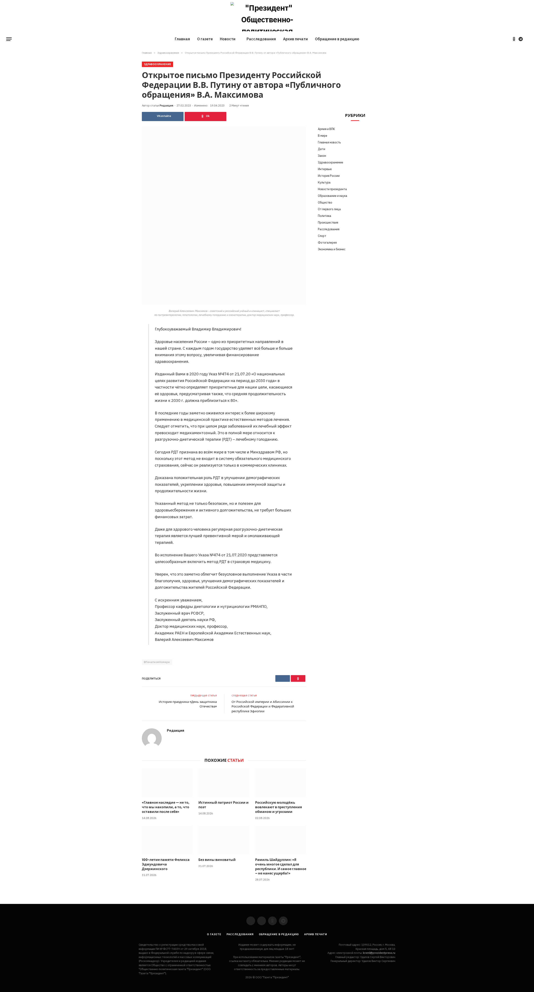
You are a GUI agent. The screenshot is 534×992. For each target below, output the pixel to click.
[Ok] (205, 116)
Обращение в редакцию (337, 39)
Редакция (166, 105)
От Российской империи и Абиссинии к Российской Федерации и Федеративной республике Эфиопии (263, 706)
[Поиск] (527, 39)
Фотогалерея (327, 242)
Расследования (261, 39)
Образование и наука (332, 196)
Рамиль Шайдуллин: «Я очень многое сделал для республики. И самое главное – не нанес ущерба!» (280, 867)
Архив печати (295, 39)
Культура (324, 182)
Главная (182, 39)
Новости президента (332, 189)
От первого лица (329, 209)
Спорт (322, 236)
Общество (325, 202)
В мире (322, 136)
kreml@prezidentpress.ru (379, 953)
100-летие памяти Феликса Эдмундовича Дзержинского (166, 864)
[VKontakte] (127, 338)
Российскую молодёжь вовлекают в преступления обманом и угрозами (278, 807)
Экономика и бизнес (331, 249)
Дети (321, 149)
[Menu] (9, 39)
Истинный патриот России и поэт (223, 805)
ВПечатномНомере (157, 662)
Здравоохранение (157, 64)
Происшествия (328, 222)
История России (329, 176)
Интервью (325, 169)
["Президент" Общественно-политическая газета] (267, 16)
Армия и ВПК (326, 129)
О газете (205, 39)
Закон (322, 156)
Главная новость (329, 142)
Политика (324, 216)
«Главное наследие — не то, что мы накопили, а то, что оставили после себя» (165, 807)
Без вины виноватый (217, 860)
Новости (228, 39)
